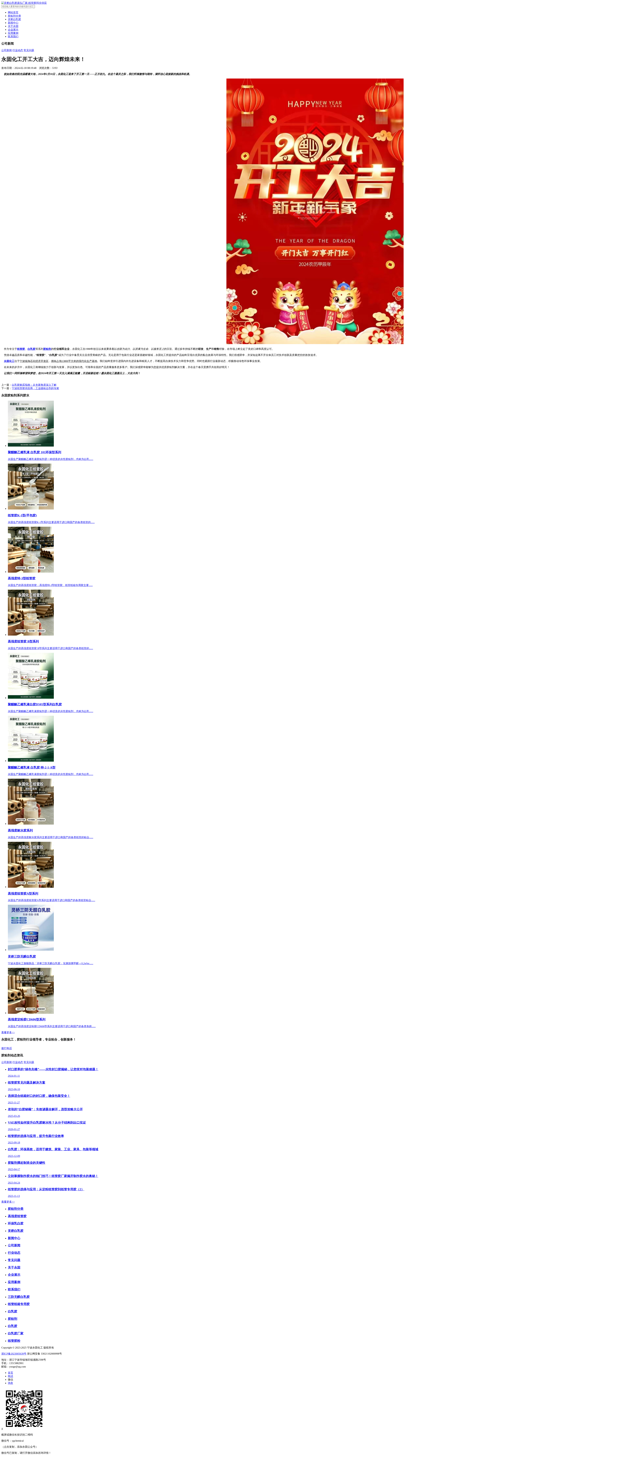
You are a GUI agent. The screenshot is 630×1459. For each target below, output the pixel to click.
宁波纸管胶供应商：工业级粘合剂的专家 (35, 388)
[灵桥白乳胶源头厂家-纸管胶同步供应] (24, 2)
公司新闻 (6, 50)
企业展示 (13, 29)
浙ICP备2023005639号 (13, 1353)
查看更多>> (8, 1032)
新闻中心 (13, 22)
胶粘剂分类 (14, 15)
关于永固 (13, 26)
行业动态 (17, 50)
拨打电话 (6, 1048)
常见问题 (29, 50)
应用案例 (13, 33)
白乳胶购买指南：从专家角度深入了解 (34, 384)
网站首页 (13, 12)
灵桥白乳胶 (14, 19)
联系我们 (13, 36)
